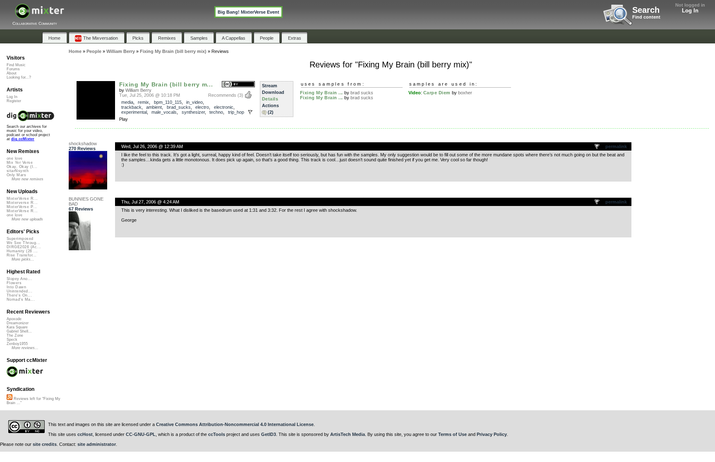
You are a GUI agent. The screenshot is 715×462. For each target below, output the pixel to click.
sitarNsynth (18, 171)
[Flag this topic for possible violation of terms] (597, 147)
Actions (270, 105)
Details (270, 98)
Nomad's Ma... (21, 299)
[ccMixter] (39, 15)
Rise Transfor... (21, 255)
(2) (271, 112)
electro (202, 107)
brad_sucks (179, 107)
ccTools (216, 434)
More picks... (23, 259)
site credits (45, 444)
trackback (131, 107)
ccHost (85, 434)
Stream (269, 85)
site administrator (96, 444)
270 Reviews (82, 148)
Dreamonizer (18, 323)
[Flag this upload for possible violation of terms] (250, 112)
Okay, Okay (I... (22, 167)
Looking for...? (19, 77)
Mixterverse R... (22, 203)
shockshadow (83, 143)
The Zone (15, 335)
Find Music (16, 65)
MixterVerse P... (22, 207)
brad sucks (361, 92)
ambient (154, 107)
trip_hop (236, 112)
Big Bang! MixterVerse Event (248, 12)
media (127, 102)
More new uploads (27, 219)
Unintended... (19, 291)
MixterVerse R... (22, 198)
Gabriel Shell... (19, 331)
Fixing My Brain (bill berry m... (166, 84)
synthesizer (193, 112)
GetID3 (268, 434)
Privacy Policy (492, 434)
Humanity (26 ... (22, 251)
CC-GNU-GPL (141, 434)
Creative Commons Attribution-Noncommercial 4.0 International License (235, 424)
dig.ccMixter (22, 139)
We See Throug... (23, 243)
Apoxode (14, 319)
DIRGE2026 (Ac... (24, 247)
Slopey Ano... (19, 279)
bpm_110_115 (168, 102)
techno (216, 112)
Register (14, 101)
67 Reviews (81, 208)
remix (143, 102)
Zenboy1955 (17, 344)
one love (15, 158)
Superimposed (20, 239)
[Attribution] (238, 84)
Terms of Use (452, 434)
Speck (12, 340)
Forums (13, 69)
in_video (194, 102)
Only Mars (16, 175)
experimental (134, 112)
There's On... (19, 295)
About (12, 73)
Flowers (14, 283)
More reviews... (25, 348)
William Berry (138, 90)
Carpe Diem (437, 92)
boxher (465, 92)
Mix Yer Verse (20, 162)
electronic (223, 107)
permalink (616, 146)
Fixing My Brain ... (321, 92)
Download (273, 92)
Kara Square (17, 327)
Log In (690, 10)
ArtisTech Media (347, 434)
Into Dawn (16, 287)
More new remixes (27, 179)
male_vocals (164, 112)
